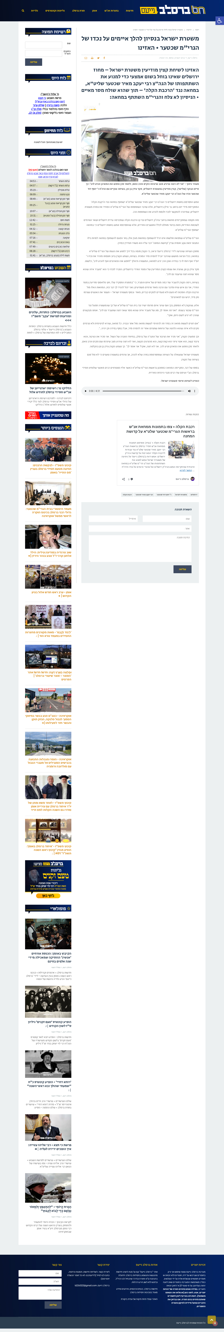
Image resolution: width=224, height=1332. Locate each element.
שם (69, 43)
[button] (219, 20)
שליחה (33, 62)
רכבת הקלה (127, 494)
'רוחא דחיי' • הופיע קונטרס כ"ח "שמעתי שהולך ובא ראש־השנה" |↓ (49, 1100)
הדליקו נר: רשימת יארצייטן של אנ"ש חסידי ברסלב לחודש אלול (50, 404)
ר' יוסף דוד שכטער (164, 494)
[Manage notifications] (215, 1323)
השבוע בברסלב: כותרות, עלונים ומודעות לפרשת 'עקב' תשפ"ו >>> (50, 330)
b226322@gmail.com (86, 1299)
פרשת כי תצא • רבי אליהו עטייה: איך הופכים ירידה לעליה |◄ (49, 1161)
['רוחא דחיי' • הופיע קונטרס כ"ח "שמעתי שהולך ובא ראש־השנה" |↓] (48, 1078)
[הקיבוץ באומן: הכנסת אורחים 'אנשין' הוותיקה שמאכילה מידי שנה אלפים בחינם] (48, 947)
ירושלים (194, 494)
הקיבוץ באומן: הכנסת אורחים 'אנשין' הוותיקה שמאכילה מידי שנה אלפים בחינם (49, 971)
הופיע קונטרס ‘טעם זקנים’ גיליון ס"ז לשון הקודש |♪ (49, 1038)
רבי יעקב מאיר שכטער (144, 494)
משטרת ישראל (181, 494)
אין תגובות (163, 58)
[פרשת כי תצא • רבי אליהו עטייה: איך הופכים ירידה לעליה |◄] (48, 1141)
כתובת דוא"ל (67, 52)
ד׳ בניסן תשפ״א (180, 58)
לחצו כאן (189, 1306)
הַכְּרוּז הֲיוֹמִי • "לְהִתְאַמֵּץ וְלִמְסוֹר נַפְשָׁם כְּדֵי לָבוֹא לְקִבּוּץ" (50, 1222)
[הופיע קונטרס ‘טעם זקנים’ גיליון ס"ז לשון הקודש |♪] (48, 1016)
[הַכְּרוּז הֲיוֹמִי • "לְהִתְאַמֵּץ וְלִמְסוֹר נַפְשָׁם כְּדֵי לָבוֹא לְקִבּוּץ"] (48, 1201)
